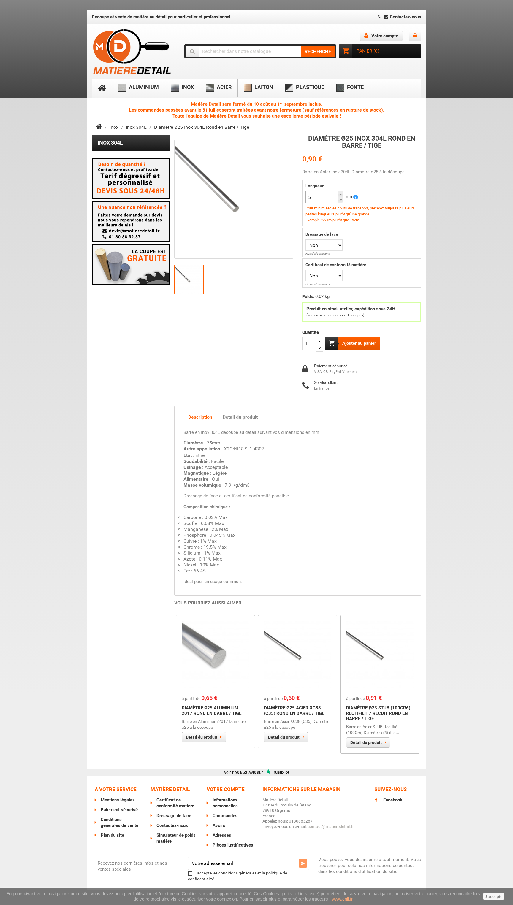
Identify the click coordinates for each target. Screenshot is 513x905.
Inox (187, 87)
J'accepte (494, 896)
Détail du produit (201, 737)
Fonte (355, 87)
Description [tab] (200, 417)
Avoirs (219, 825)
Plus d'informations (317, 253)
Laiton (263, 87)
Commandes (225, 815)
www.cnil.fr (342, 898)
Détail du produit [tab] (240, 417)
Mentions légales (118, 800)
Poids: (308, 296)
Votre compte (226, 789)
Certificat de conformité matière (335, 264)
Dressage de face (321, 234)
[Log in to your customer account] (415, 36)
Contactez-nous (405, 17)
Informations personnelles (225, 803)
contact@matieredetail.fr (331, 826)
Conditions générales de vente (119, 822)
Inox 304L (110, 142)
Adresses (222, 835)
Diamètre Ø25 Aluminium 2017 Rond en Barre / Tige (211, 710)
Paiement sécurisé (119, 809)
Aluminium (143, 87)
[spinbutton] (324, 197)
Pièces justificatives (233, 845)
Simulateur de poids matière (176, 838)
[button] (340, 194)
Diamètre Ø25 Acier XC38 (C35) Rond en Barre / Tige (294, 710)
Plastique (309, 87)
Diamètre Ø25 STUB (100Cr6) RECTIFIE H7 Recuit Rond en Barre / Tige (378, 713)
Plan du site (112, 835)
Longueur (314, 185)
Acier (224, 87)
